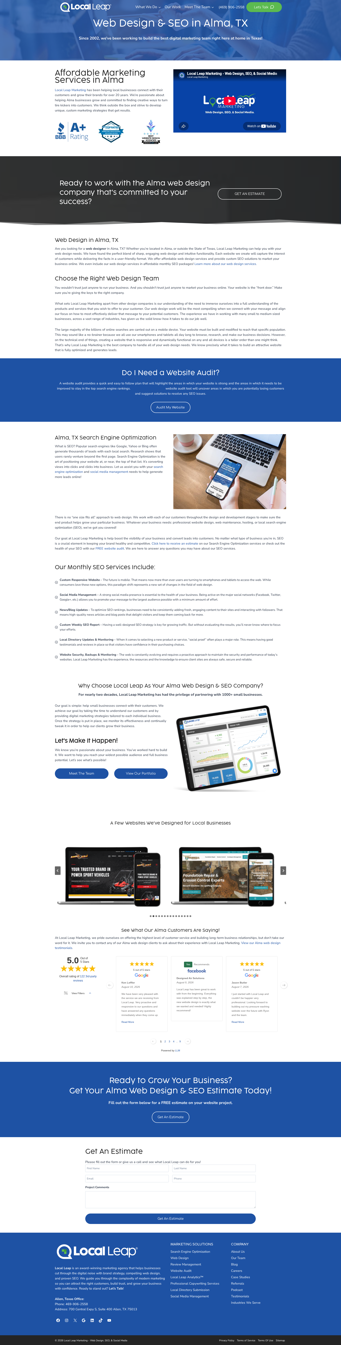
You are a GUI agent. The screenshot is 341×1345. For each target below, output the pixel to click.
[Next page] (187, 1041)
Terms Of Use (265, 1340)
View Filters (78, 993)
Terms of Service (246, 1340)
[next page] (283, 985)
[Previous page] (153, 1041)
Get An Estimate (171, 1117)
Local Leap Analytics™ (186, 1277)
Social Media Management (189, 1296)
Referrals (237, 1283)
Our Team (238, 1258)
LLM (177, 1050)
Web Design (179, 1258)
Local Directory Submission (189, 1290)
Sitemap (280, 1340)
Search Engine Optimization (190, 1251)
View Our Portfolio (141, 773)
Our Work (173, 6)
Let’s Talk (116, 1288)
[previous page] (109, 985)
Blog (234, 1264)
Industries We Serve (246, 1303)
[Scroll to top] (332, 1333)
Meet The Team (81, 773)
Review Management (185, 1264)
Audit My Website (170, 407)
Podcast (237, 1290)
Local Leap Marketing (70, 90)
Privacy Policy (226, 1340)
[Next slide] (283, 870)
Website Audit (180, 1271)
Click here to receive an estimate (175, 543)
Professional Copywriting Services (194, 1283)
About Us (238, 1251)
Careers (236, 1271)
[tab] (150, 916)
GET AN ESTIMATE (250, 194)
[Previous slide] (58, 870)
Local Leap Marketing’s (148, 388)
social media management (109, 472)
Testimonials (240, 1296)
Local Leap (63, 1268)
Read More (127, 1022)
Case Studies (240, 1277)
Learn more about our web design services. (225, 264)
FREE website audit (110, 548)
